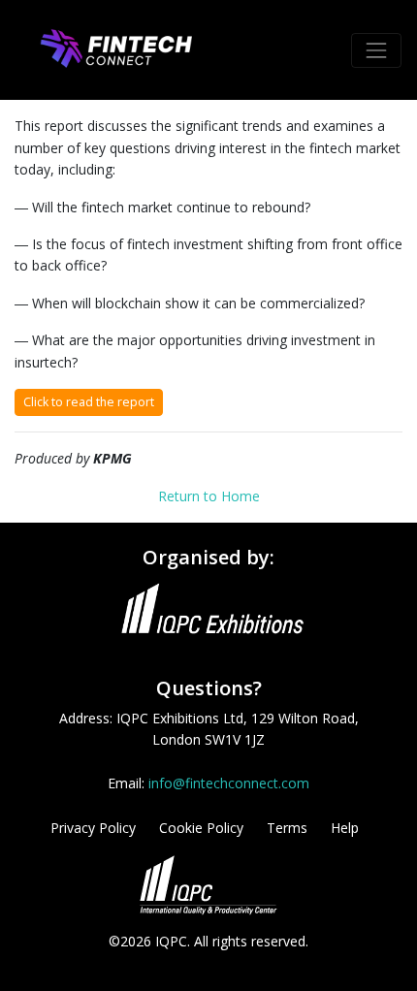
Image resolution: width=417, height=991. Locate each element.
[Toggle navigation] (376, 50)
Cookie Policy (201, 827)
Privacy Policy (93, 827)
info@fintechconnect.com (228, 783)
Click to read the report (88, 402)
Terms (287, 827)
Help (345, 827)
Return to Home (209, 496)
